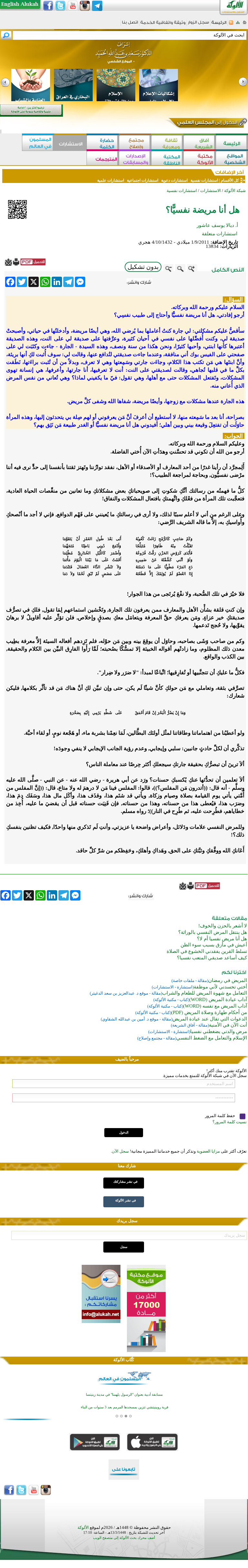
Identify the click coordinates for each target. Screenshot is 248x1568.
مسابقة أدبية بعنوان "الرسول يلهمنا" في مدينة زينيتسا (124, 1390)
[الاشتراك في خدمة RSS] (231, 24)
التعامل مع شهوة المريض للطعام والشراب (204, 993)
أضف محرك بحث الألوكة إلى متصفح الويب (124, 1538)
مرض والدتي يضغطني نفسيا (218, 1031)
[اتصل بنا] (130, 24)
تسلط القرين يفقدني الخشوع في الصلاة (207, 951)
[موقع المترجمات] (103, 159)
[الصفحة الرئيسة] (244, 24)
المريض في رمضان (227, 980)
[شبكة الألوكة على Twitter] (60, 6)
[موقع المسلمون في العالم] (38, 143)
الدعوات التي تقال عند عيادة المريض (209, 1018)
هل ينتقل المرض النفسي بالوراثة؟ (212, 932)
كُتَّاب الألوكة (123, 1359)
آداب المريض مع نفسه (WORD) (215, 1005)
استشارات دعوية (174, 180)
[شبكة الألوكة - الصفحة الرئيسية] (219, 24)
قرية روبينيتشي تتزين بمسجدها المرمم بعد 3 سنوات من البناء (124, 1403)
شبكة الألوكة (235, 190)
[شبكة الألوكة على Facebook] (48, 6)
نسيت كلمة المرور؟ (229, 1121)
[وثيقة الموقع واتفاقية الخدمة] (163, 24)
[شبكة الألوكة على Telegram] (97, 6)
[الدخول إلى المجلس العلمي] (206, 123)
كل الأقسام (230, 180)
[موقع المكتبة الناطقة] (167, 159)
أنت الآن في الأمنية (228, 1025)
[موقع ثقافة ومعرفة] (167, 143)
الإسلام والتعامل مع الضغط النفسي (211, 1037)
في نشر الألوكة (125, 1200)
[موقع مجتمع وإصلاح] (135, 143)
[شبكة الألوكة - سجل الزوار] (198, 24)
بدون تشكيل (143, 266)
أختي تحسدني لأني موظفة (220, 986)
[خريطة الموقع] (237, 24)
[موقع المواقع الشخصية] (232, 159)
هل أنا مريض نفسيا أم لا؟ (222, 938)
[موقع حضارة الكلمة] (103, 143)
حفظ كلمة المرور (220, 1115)
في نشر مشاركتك (125, 1181)
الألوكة (83, 1527)
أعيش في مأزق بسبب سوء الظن (214, 944)
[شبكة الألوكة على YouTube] (72, 6)
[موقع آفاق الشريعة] (199, 143)
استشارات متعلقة (219, 233)
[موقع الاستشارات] (70, 143)
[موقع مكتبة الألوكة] (199, 159)
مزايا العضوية (208, 1151)
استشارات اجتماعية (142, 180)
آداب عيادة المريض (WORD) (218, 999)
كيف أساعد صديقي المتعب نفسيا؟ (212, 957)
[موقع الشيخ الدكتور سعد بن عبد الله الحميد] (124, 56)
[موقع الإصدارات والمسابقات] (135, 159)
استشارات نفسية (204, 180)
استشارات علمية (110, 180)
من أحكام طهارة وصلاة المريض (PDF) (209, 1012)
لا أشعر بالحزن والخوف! (222, 925)
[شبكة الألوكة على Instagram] (85, 6)
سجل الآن (120, 1151)
